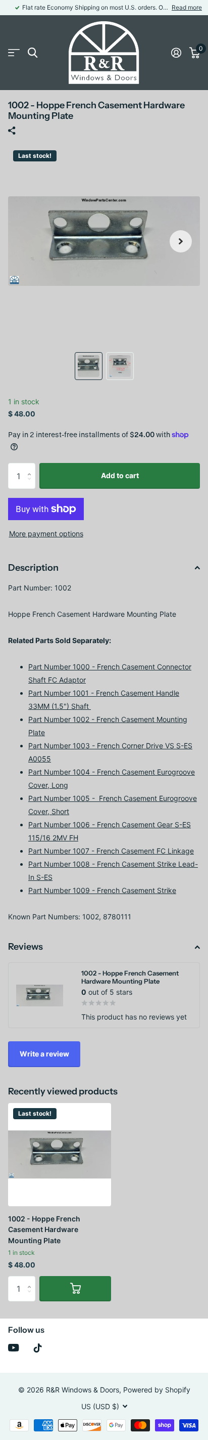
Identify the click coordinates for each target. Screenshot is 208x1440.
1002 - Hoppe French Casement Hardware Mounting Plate (44, 1229)
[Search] (32, 52)
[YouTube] (13, 1347)
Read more (187, 7)
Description (33, 567)
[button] (181, 241)
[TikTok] (38, 1347)
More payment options (46, 533)
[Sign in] (176, 52)
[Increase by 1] (31, 467)
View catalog (14, 53)
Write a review (44, 1053)
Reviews (25, 946)
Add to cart (120, 475)
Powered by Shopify (156, 1389)
